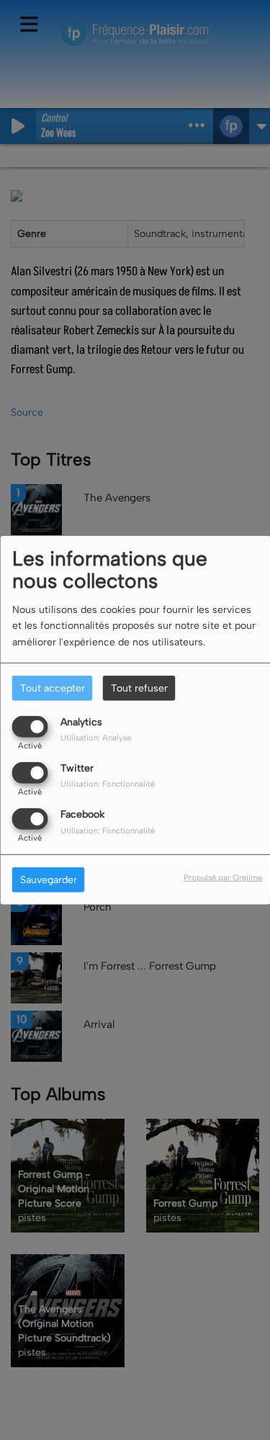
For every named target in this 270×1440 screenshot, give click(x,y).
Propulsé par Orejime (223, 877)
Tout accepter (52, 687)
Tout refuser (139, 687)
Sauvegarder (48, 880)
